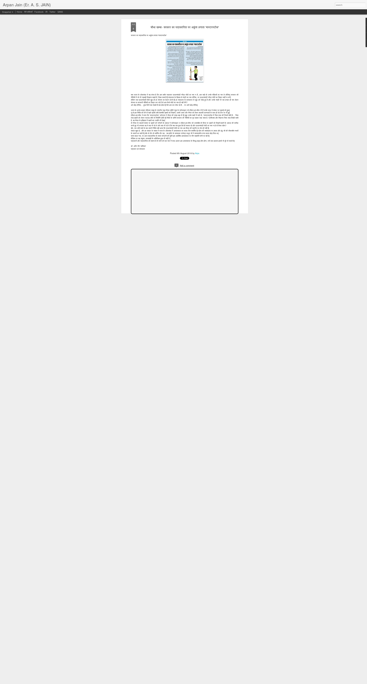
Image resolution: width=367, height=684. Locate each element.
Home (19, 11)
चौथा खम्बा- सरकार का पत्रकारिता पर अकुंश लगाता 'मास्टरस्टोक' (185, 27)
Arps (197, 153)
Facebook (38, 11)
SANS (60, 11)
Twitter (52, 11)
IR (46, 11)
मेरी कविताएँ (28, 11)
